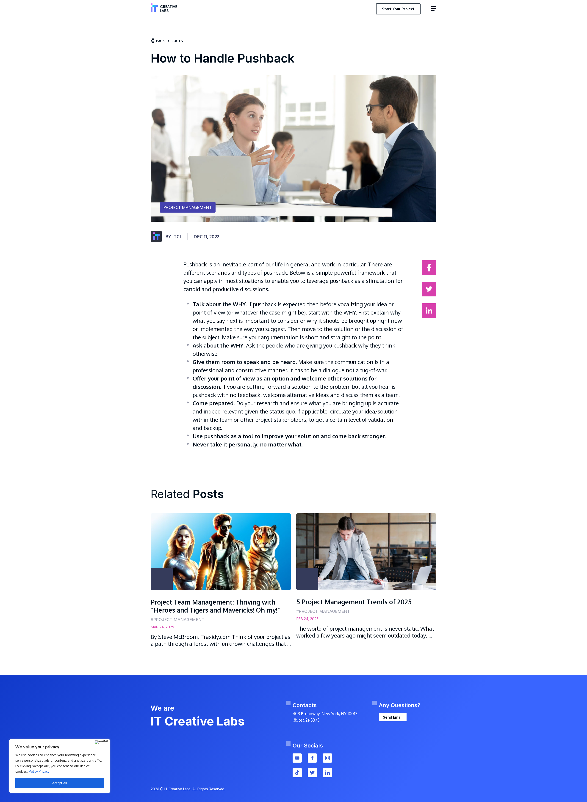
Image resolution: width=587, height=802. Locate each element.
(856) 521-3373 (306, 720)
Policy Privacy (39, 771)
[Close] (101, 742)
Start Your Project (398, 9)
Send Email (392, 717)
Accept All (59, 783)
